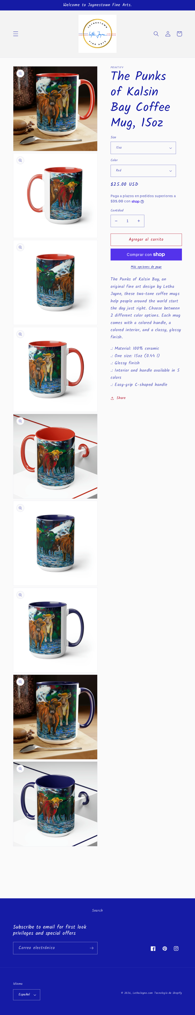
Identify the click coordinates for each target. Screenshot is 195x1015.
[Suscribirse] (91, 948)
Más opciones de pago (146, 267)
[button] (15, 34)
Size (113, 137)
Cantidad (117, 210)
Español (24, 994)
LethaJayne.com (143, 993)
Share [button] (121, 398)
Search (97, 911)
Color (114, 160)
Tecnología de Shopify (168, 993)
